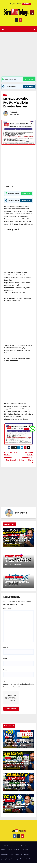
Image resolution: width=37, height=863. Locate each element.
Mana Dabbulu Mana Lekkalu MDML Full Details (18, 762)
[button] (34, 29)
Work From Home (24, 535)
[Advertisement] (18, 57)
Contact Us (17, 850)
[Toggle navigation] (18, 29)
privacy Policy (5, 859)
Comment (7, 608)
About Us (9, 850)
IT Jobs (7, 556)
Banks (7, 736)
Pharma (26, 854)
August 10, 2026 (12, 809)
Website (6, 670)
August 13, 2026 (12, 767)
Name (6, 647)
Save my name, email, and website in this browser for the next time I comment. (18, 685)
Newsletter (4, 854)
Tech (13, 801)
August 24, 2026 (12, 745)
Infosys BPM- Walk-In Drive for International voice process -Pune (16, 582)
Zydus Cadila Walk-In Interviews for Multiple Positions (26, 456)
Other (11, 854)
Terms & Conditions (26, 859)
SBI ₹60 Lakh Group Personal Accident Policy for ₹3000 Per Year (18, 742)
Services (7, 758)
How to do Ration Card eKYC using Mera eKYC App (17, 806)
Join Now (30, 79)
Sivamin (14, 112)
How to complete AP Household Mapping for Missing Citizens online (17, 785)
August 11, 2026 (12, 788)
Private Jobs (13, 535)
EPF (23, 850)
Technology (15, 859)
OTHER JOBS (18, 854)
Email (5, 658)
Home (3, 850)
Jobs (5, 94)
